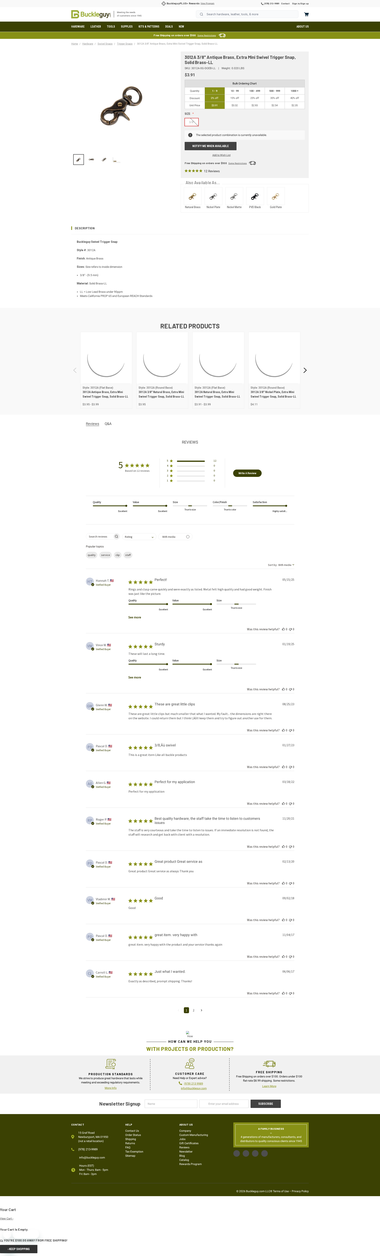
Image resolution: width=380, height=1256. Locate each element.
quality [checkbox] (92, 555)
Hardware (78, 26)
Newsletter (186, 1151)
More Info (111, 1088)
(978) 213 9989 (193, 1083)
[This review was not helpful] (290, 629)
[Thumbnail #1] (91, 159)
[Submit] (201, 14)
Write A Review (247, 473)
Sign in (296, 3)
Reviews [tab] (92, 424)
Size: (188, 113)
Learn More (269, 1086)
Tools (111, 26)
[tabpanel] (106, 370)
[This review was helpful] (283, 629)
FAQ (127, 1147)
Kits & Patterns (149, 26)
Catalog (184, 1159)
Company (185, 1130)
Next (305, 370)
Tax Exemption (134, 1151)
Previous (75, 370)
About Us (302, 26)
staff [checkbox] (128, 555)
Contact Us (132, 1130)
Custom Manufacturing (193, 1134)
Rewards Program (190, 1164)
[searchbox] (99, 536)
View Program (207, 3)
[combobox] (247, 14)
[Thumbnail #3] (116, 159)
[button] (190, 228)
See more (134, 617)
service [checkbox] (105, 555)
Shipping (130, 1139)
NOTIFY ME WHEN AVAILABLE (210, 146)
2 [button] (193, 1010)
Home (91, 14)
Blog (182, 1155)
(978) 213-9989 (271, 3)
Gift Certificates (189, 1143)
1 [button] (186, 1010)
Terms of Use (281, 1191)
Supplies (127, 26)
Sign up (304, 3)
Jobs (182, 1139)
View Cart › (6, 1218)
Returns (130, 1143)
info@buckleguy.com (194, 1088)
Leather (95, 26)
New (181, 26)
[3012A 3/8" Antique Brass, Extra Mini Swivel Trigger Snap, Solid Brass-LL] (78, 159)
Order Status (133, 1134)
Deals (169, 26)
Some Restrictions (207, 35)
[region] (123, 159)
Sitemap (130, 1155)
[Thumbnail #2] (104, 159)
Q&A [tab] (108, 424)
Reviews (184, 1147)
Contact (285, 3)
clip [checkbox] (118, 555)
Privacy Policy (300, 1191)
